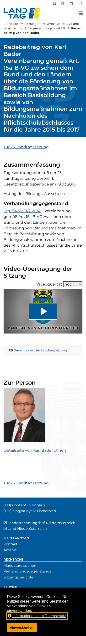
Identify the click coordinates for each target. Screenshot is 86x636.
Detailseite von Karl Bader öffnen (35, 450)
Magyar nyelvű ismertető (34, 511)
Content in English (28, 505)
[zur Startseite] (22, 13)
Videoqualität (49, 284)
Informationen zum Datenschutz (39, 616)
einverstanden (21, 627)
